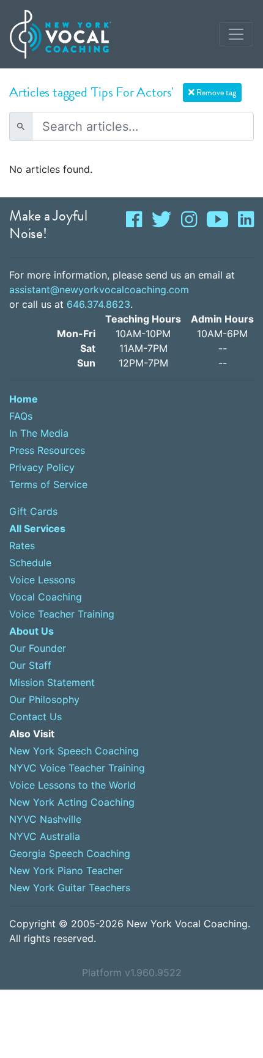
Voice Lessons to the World (72, 785)
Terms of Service (48, 484)
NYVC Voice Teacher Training (77, 768)
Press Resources (47, 450)
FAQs (20, 416)
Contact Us (35, 716)
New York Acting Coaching (72, 802)
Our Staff (30, 665)
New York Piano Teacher (66, 870)
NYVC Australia (44, 836)
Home (23, 399)
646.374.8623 (98, 304)
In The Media (39, 433)
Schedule (30, 562)
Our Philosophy (44, 699)
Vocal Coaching (45, 597)
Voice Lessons (42, 580)
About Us (31, 631)
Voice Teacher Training (61, 614)
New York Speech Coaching (74, 751)
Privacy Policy (42, 467)
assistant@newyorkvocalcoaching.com (99, 289)
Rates (22, 545)
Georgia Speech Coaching (69, 853)
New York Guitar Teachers (69, 887)
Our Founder (37, 648)
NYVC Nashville (45, 819)
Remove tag (215, 92)
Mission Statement (52, 682)
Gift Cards (33, 511)
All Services (37, 528)
